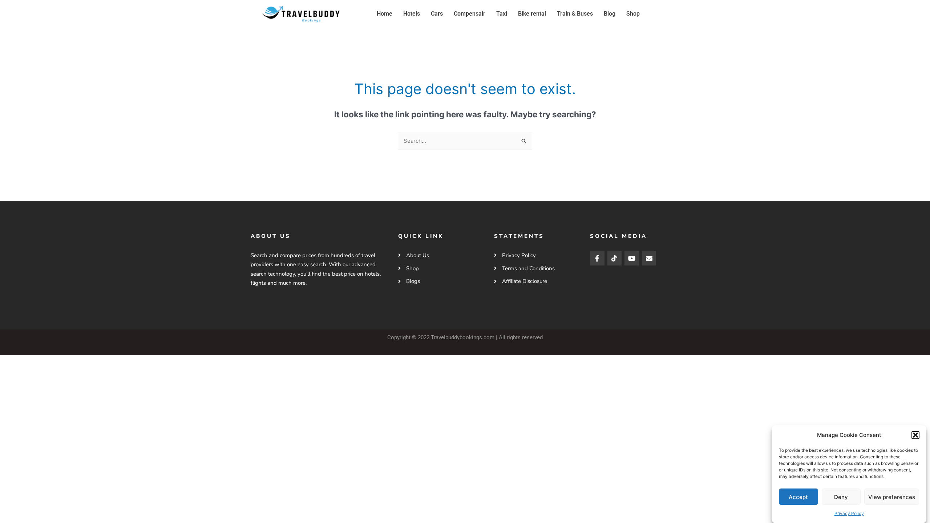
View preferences (891, 496)
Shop (633, 13)
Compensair (469, 13)
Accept (798, 496)
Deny (841, 496)
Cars (437, 13)
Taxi (501, 13)
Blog (609, 13)
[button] (915, 435)
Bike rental (532, 13)
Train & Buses (575, 13)
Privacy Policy (849, 513)
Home (384, 13)
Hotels (411, 13)
